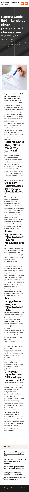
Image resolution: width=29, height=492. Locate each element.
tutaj (18, 295)
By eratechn (10, 89)
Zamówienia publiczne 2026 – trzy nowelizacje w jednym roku (15, 454)
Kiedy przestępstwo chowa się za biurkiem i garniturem (14, 467)
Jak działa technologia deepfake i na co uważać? (13, 473)
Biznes (9, 39)
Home (3, 39)
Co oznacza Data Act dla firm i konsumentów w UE (15, 478)
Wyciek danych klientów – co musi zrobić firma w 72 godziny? (15, 461)
